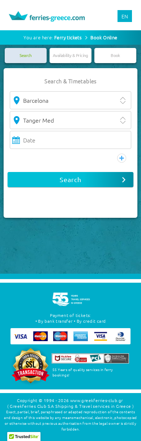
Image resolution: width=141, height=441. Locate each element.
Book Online (103, 37)
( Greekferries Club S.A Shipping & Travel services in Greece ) (70, 406)
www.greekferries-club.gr (96, 400)
